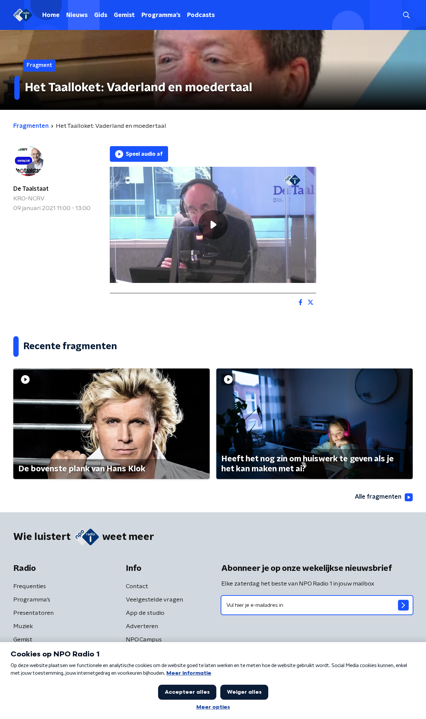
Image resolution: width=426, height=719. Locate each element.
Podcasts (201, 15)
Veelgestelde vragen (154, 600)
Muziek (23, 626)
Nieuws (77, 15)
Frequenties (29, 587)
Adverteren (142, 626)
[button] (406, 15)
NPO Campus (144, 640)
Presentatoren (33, 613)
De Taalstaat (31, 189)
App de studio (145, 613)
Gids (100, 15)
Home (51, 15)
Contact (137, 587)
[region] (213, 225)
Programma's (160, 15)
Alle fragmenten (378, 497)
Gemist (124, 15)
